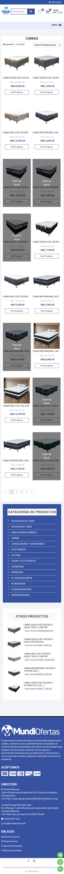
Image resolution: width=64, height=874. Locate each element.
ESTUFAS (16, 555)
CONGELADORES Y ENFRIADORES (28, 544)
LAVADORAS (17, 566)
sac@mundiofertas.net (14, 823)
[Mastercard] (4, 774)
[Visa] (12, 774)
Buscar (31, 11)
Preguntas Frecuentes (11, 846)
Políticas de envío (9, 841)
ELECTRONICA (18, 549)
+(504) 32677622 (12, 819)
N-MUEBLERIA (18, 583)
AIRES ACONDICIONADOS (24, 532)
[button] (54, 25)
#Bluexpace (34, 871)
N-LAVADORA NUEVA (21, 578)
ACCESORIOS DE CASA (22, 521)
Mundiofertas (36, 867)
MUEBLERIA (17, 572)
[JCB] (36, 774)
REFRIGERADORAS (20, 595)
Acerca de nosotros (10, 837)
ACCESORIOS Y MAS (21, 526)
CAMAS (15, 538)
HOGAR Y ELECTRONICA (23, 561)
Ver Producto (17, 92)
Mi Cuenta (56, 2)
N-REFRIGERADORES (21, 589)
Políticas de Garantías (11, 850)
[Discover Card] (28, 774)
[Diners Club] (20, 774)
